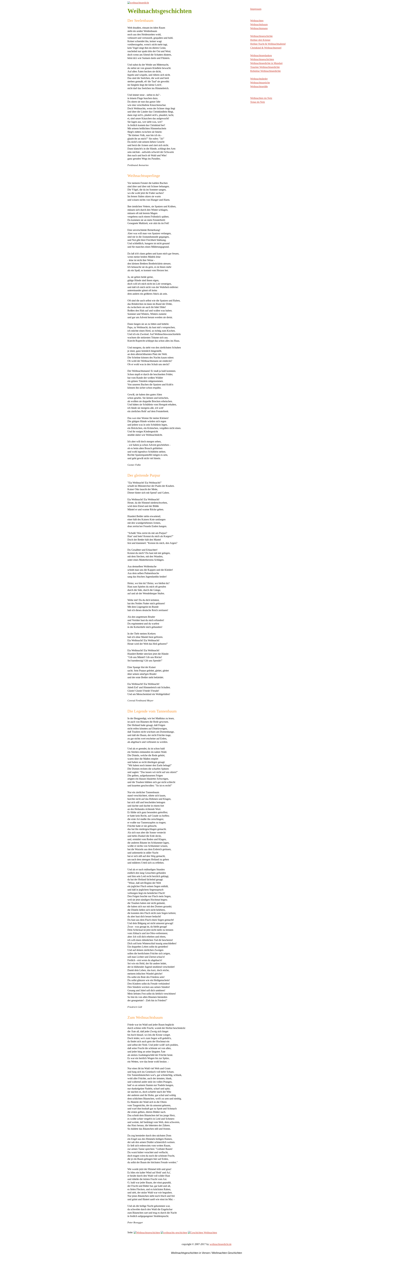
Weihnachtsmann (259, 28)
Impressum (255, 9)
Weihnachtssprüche (260, 82)
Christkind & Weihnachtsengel (265, 47)
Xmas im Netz (257, 102)
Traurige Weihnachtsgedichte (265, 67)
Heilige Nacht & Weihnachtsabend (268, 43)
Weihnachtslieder (259, 78)
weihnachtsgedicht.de (221, 1244)
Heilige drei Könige (260, 40)
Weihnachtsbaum (259, 24)
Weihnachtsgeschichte (261, 36)
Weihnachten (256, 20)
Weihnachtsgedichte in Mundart (266, 63)
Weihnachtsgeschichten (262, 59)
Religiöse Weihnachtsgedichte (265, 71)
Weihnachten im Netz (261, 98)
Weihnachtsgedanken (261, 55)
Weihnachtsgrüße (259, 86)
